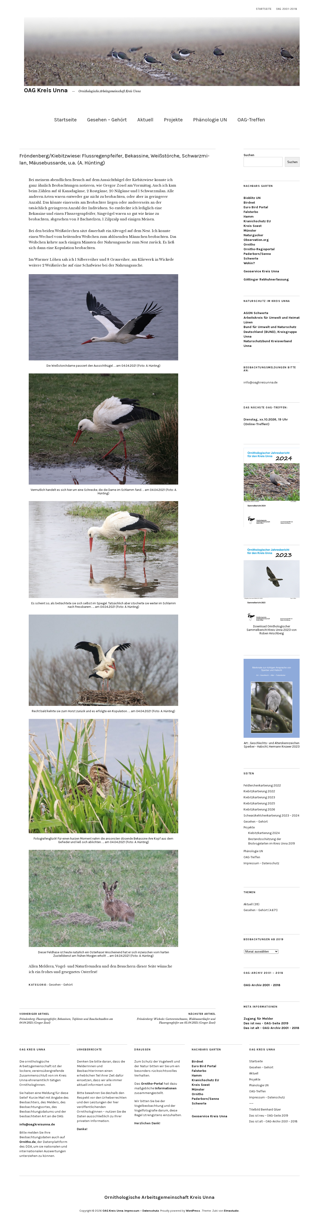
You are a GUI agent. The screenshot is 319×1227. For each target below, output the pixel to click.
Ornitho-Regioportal (259, 249)
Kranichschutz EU (257, 221)
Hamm (249, 217)
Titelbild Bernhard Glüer (265, 1109)
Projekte (173, 120)
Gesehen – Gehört (107, 120)
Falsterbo (251, 212)
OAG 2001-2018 (286, 8)
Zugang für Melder (258, 1019)
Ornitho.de (27, 1142)
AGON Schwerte (256, 313)
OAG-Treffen (251, 120)
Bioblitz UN (252, 198)
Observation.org (256, 240)
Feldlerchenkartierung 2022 (262, 785)
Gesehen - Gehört (61, 984)
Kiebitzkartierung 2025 (259, 803)
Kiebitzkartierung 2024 (264, 833)
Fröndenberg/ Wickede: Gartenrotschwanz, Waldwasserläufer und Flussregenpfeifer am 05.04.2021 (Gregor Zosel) (176, 1018)
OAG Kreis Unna (46, 90)
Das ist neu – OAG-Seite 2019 (268, 1115)
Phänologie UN (210, 120)
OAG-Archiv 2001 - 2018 (262, 985)
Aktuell (145, 120)
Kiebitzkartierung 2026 (259, 809)
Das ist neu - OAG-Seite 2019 (266, 1023)
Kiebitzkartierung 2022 (259, 791)
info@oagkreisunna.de (37, 1124)
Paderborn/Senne (257, 254)
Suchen (249, 155)
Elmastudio (231, 1210)
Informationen (166, 1088)
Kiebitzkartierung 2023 (259, 797)
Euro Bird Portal (256, 207)
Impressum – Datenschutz (261, 863)
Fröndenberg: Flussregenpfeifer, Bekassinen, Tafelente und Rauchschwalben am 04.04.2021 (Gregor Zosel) (66, 1018)
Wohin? (249, 263)
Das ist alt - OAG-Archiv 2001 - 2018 (271, 1028)
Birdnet (249, 203)
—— (251, 1103)
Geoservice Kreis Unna (261, 271)
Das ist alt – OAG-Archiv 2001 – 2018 (273, 1121)
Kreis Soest (253, 226)
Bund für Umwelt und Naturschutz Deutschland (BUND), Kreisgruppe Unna (270, 331)
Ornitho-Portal (152, 1084)
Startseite (264, 8)
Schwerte (251, 258)
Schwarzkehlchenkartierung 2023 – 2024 (271, 815)
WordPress (193, 1210)
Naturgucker (253, 235)
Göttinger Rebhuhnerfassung (266, 279)
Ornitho (249, 244)
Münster (250, 230)
